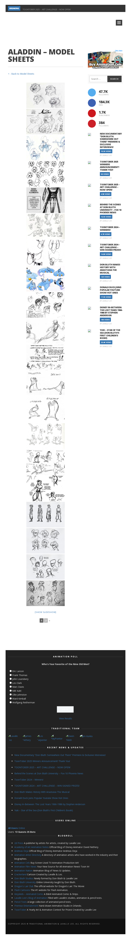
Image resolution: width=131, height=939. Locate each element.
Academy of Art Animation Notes (31, 847)
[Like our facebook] (92, 103)
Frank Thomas (19, 675)
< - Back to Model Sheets (21, 73)
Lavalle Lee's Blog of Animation (30, 897)
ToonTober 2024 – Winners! (110, 228)
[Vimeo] (109, 8)
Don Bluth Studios (23, 878)
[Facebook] (81, 8)
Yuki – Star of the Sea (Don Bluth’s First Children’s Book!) (110, 334)
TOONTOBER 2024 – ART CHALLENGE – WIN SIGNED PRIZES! (110, 247)
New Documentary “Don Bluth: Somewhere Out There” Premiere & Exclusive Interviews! (111, 140)
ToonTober (20, 909)
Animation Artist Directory (27, 854)
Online (16, 828)
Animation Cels (22, 862)
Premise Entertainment (26, 905)
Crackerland (20, 874)
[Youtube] (114, 8)
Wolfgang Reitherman (23, 702)
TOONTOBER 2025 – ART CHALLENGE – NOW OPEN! (47, 8)
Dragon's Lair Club (23, 886)
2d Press (18, 843)
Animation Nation (23, 870)
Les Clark (17, 682)
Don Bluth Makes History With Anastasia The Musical (110, 268)
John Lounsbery (20, 678)
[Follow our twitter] (92, 93)
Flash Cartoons (22, 890)
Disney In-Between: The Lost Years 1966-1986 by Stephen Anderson (111, 311)
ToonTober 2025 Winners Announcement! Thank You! (109, 165)
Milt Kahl (16, 690)
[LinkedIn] (92, 8)
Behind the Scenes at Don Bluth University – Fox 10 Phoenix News (110, 208)
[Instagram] (87, 8)
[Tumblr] (98, 8)
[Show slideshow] (45, 612)
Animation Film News (25, 866)
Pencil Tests (20, 901)
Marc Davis (18, 686)
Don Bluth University (25, 882)
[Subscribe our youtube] (92, 113)
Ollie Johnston (19, 694)
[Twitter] (103, 8)
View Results (65, 718)
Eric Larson (18, 671)
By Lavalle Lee (106, 155)
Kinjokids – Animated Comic (28, 894)
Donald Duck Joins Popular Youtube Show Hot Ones (110, 290)
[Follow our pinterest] (92, 124)
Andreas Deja (21, 850)
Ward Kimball (19, 698)
